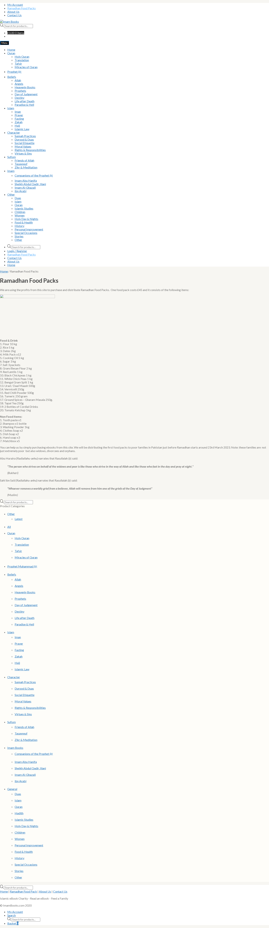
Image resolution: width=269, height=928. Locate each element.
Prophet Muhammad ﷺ (22, 566)
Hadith (19, 813)
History (19, 226)
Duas (18, 198)
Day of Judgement (26, 94)
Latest (19, 519)
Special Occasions (26, 233)
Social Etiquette (24, 143)
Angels (19, 83)
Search (11, 915)
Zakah (19, 122)
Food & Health (24, 222)
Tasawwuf (21, 164)
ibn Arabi (20, 191)
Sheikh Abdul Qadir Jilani (30, 184)
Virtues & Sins (23, 153)
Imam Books (15, 747)
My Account (15, 4)
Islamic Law (22, 129)
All (9, 526)
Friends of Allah (24, 160)
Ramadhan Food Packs (21, 8)
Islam (10, 108)
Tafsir (18, 63)
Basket (12, 923)
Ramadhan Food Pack (23, 891)
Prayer (19, 115)
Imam (10, 171)
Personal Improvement (29, 229)
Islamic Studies (24, 208)
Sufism (11, 157)
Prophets (20, 90)
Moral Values (23, 146)
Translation (22, 60)
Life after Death (24, 101)
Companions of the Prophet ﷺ (34, 175)
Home (11, 49)
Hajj (17, 125)
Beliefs (11, 76)
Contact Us (14, 15)
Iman (18, 111)
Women (20, 215)
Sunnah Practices (25, 136)
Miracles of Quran (26, 67)
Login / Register (17, 251)
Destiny (19, 97)
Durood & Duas (24, 139)
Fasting (19, 118)
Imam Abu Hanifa (26, 180)
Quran (11, 53)
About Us (13, 11)
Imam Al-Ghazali (25, 187)
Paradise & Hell (24, 104)
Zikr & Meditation (26, 167)
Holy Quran (22, 56)
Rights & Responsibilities (30, 150)
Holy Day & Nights (26, 219)
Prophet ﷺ (14, 71)
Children (20, 212)
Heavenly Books (25, 87)
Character (13, 132)
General (12, 789)
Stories (19, 236)
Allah (18, 80)
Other (11, 194)
